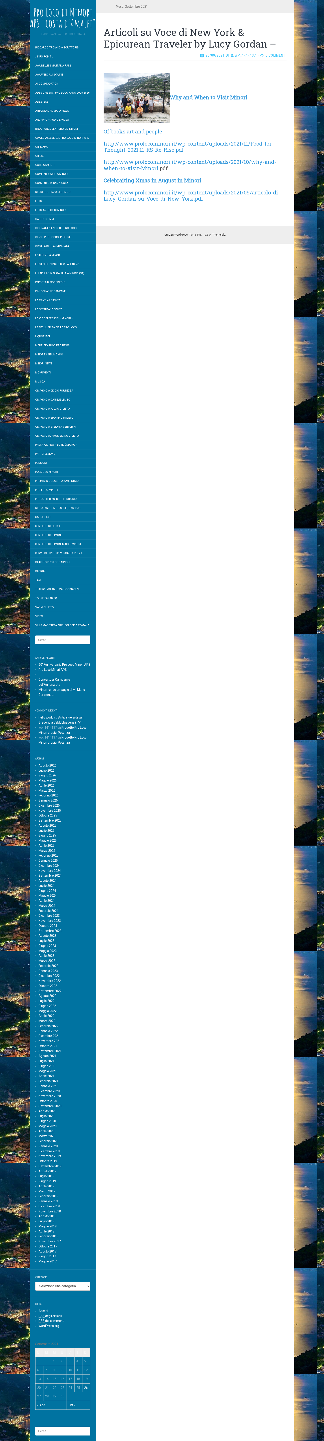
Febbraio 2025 (48, 855)
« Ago (41, 1405)
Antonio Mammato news (52, 110)
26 (86, 1387)
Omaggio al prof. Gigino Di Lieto (57, 435)
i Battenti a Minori (48, 255)
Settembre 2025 (50, 820)
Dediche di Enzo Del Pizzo (53, 192)
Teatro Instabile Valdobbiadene (57, 589)
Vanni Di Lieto (44, 607)
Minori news (43, 363)
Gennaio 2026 (48, 800)
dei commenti (51, 1321)
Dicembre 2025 (49, 805)
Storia (40, 571)
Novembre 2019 (50, 1156)
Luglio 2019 (46, 1176)
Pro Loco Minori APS (53, 669)
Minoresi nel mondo (49, 354)
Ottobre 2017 (48, 1246)
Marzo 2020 (47, 1136)
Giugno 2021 (47, 1066)
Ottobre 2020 (48, 1101)
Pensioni (41, 462)
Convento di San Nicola (51, 183)
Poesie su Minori (46, 471)
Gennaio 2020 (48, 1146)
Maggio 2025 (48, 840)
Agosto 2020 (47, 1111)
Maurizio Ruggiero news (52, 345)
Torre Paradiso (46, 598)
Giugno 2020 (47, 1121)
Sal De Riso (42, 517)
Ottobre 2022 (48, 986)
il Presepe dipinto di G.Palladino (57, 264)
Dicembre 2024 (49, 865)
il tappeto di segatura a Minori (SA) (59, 273)
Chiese (39, 155)
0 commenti (276, 55)
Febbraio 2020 (48, 1141)
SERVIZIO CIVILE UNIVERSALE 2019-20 (58, 553)
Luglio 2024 (46, 885)
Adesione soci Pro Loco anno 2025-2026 (62, 92)
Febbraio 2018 (48, 1236)
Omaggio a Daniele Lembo (52, 399)
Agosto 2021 (47, 1056)
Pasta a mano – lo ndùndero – (56, 444)
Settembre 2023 (50, 931)
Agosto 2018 (47, 1216)
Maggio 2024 (48, 895)
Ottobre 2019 (48, 1161)
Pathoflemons (45, 453)
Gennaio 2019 (48, 1201)
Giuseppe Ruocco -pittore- (53, 237)
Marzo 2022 (47, 1021)
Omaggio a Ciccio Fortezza (54, 390)
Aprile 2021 (46, 1076)
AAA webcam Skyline (49, 74)
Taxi (38, 580)
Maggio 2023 (48, 951)
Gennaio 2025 (48, 860)
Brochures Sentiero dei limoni (56, 128)
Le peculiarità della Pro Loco (56, 327)
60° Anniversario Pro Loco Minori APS (64, 664)
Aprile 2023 (46, 955)
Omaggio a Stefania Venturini (55, 426)
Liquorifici (42, 336)
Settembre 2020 (50, 1106)
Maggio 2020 (48, 1126)
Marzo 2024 (47, 905)
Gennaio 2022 (48, 1031)
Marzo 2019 (47, 1191)
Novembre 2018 (50, 1211)
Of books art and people (133, 131)
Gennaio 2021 (48, 1086)
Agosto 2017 (47, 1251)
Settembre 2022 (50, 991)
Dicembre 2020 (49, 1091)
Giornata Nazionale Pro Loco (56, 228)
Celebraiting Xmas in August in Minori (153, 180)
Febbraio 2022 (48, 1026)
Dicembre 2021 (49, 1036)
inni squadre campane (50, 291)
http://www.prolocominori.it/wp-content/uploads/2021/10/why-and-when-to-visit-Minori (190, 165)
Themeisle (218, 234)
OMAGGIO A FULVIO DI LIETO (52, 408)
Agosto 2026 (47, 765)
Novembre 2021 (50, 1041)
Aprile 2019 (46, 1186)
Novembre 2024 (50, 870)
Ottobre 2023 (48, 925)
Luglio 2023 (46, 940)
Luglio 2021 (46, 1061)
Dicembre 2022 (49, 975)
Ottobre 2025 (48, 815)
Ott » (72, 1405)
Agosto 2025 (47, 825)
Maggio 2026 (48, 780)
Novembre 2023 (50, 920)
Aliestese (41, 101)
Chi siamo (41, 146)
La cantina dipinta (47, 300)
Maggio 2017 (48, 1261)
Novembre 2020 (50, 1096)
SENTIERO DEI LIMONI (48, 535)
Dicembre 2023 (49, 915)
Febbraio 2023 (48, 966)
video (39, 616)
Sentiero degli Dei (47, 526)
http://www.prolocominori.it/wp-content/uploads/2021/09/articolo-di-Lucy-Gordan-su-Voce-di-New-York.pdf (192, 195)
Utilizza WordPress (176, 234)
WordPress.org (49, 1326)
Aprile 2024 (46, 900)
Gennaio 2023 (48, 971)
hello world (46, 717)
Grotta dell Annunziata (52, 246)
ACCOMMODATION (46, 83)
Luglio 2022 (46, 1001)
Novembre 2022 (50, 981)
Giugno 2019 (47, 1181)
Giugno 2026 (47, 775)
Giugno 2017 (47, 1256)
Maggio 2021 (48, 1071)
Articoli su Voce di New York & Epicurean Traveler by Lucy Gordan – (190, 38)
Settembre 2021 (50, 1051)
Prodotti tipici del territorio (56, 499)
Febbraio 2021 (48, 1081)
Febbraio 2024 (48, 911)
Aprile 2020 (46, 1131)
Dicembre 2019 (49, 1151)
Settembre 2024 (50, 875)
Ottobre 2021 (48, 1046)
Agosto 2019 (47, 1171)
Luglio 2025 (46, 830)
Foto (38, 201)
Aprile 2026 (46, 785)
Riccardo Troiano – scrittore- (56, 47)
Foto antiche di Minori (50, 210)
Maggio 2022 (48, 1011)
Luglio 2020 (46, 1116)
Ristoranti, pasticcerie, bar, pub (57, 508)
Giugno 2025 (47, 835)
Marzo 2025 (47, 850)
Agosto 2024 (47, 880)
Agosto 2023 (47, 935)
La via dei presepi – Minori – (54, 318)
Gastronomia (44, 219)
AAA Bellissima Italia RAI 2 (53, 65)
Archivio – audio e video (52, 119)
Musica (40, 381)
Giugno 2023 (47, 946)
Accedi (43, 1311)
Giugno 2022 (47, 1006)
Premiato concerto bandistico (57, 480)
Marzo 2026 (47, 790)
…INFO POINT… (44, 56)
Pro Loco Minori (46, 489)
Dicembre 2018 (49, 1206)
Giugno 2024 (47, 890)
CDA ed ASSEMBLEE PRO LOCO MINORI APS (62, 137)
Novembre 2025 (50, 810)
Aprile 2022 (46, 1016)
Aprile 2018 (46, 1231)
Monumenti (43, 372)
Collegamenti (44, 164)
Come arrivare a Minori (51, 174)
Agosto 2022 (47, 996)
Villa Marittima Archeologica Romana (62, 625)
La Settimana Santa (48, 309)
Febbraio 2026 (48, 795)
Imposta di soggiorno (50, 282)
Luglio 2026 (46, 770)
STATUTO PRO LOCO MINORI (52, 562)
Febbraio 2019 (48, 1196)
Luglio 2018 (46, 1221)
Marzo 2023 (47, 961)
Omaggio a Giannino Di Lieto (54, 417)
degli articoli (50, 1316)
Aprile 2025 (46, 845)
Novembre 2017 (50, 1241)
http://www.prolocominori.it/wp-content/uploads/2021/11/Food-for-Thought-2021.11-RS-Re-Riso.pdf (189, 146)
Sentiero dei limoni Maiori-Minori (58, 544)
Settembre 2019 (50, 1166)
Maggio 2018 (48, 1226)
